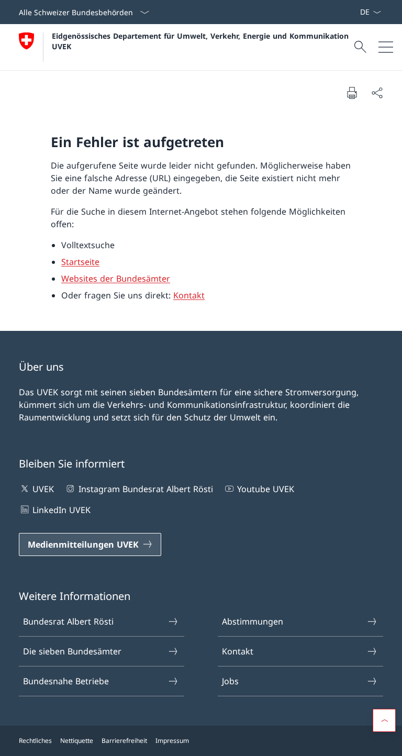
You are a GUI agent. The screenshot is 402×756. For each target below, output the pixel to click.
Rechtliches (35, 740)
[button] (384, 720)
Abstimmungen (252, 621)
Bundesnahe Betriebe (66, 681)
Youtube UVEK (265, 489)
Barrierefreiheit (124, 740)
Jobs (230, 681)
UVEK (43, 489)
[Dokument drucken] (351, 92)
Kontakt (189, 295)
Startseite (80, 262)
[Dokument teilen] (376, 92)
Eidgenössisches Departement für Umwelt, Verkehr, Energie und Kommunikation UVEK (201, 41)
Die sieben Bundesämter (72, 651)
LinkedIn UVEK (61, 510)
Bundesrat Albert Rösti (68, 621)
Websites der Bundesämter (115, 278)
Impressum (172, 740)
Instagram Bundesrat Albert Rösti (146, 489)
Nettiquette (76, 740)
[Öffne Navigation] (385, 47)
